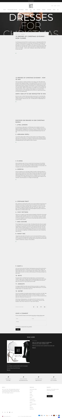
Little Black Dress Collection (12, 9)
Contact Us (31, 395)
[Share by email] (44, 307)
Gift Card (31, 407)
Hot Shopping (34, 340)
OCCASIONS (38, 9)
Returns (31, 397)
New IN (4, 9)
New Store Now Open (33, 389)
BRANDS (54, 9)
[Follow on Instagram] (7, 412)
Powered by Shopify (28, 416)
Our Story (31, 390)
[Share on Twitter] (37, 307)
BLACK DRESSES (21, 9)
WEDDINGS (43, 9)
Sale (58, 9)
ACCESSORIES (49, 9)
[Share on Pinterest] (41, 307)
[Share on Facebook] (33, 307)
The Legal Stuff (32, 399)
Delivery (31, 402)
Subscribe (49, 396)
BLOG (31, 11)
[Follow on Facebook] (2, 412)
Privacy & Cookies (32, 400)
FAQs (30, 405)
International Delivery (33, 404)
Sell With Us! (32, 409)
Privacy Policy (34, 315)
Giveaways (23, 34)
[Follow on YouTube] (9, 412)
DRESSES (26, 9)
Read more (8, 369)
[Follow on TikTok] (12, 412)
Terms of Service (40, 315)
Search (31, 392)
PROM (34, 9)
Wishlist (31, 394)
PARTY (31, 9)
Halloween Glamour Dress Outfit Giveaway (17, 366)
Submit (18, 329)
